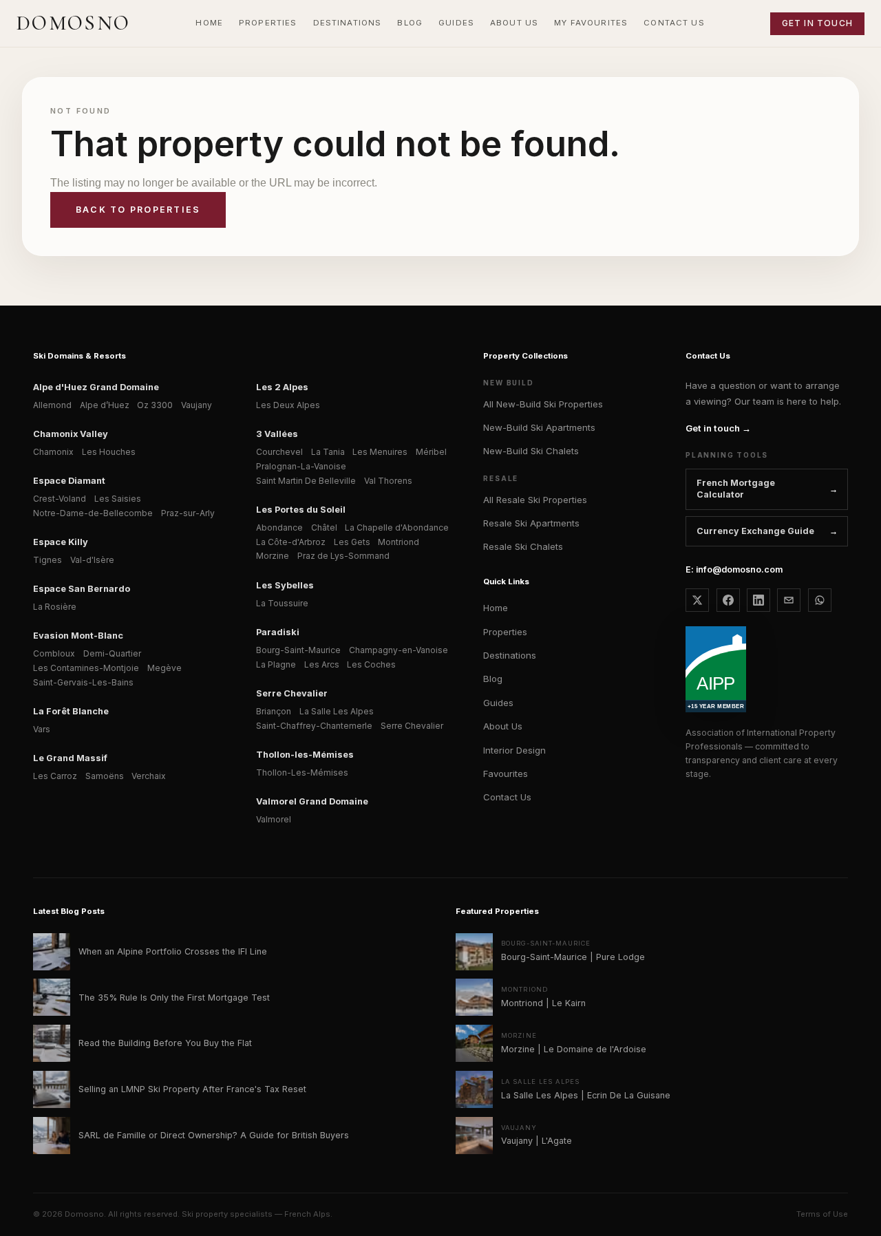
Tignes (47, 560)
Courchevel (279, 452)
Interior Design (514, 750)
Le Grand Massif (70, 758)
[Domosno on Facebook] (728, 600)
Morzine (272, 556)
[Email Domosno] (788, 600)
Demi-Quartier (112, 653)
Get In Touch (817, 23)
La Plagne (276, 664)
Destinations (509, 655)
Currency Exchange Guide (755, 531)
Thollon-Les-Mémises (302, 772)
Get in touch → (718, 428)
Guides (498, 702)
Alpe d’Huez (104, 405)
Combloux (54, 653)
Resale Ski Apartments (531, 523)
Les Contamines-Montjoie (86, 668)
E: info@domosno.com (734, 569)
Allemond (52, 405)
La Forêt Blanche (71, 711)
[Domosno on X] (697, 600)
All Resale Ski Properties (535, 499)
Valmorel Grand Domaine (312, 801)
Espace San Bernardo (81, 589)
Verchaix (148, 776)
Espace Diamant (69, 481)
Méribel (431, 452)
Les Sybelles (285, 585)
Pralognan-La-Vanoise (301, 466)
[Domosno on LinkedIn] (758, 600)
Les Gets (352, 542)
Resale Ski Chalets (523, 546)
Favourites (505, 773)
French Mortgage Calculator (736, 489)
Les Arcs (321, 664)
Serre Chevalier (292, 693)
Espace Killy (60, 542)
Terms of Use (822, 1214)
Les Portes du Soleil (301, 509)
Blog (492, 678)
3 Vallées (277, 434)
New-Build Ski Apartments (539, 427)
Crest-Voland (59, 498)
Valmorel (273, 819)
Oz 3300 (155, 405)
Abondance (279, 527)
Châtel (324, 527)
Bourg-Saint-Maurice (298, 650)
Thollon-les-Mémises (305, 754)
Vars (41, 729)
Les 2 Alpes (282, 387)
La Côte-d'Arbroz (291, 542)
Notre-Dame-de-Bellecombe (93, 513)
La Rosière (54, 606)
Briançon (273, 711)
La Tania (328, 452)
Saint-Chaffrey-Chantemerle (314, 726)
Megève (164, 668)
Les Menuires (379, 452)
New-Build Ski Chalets (531, 450)
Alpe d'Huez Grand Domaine (96, 387)
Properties (505, 631)
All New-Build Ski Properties (543, 403)
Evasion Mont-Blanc (78, 635)
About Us (502, 726)
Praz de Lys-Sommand (343, 556)
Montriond (398, 542)
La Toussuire (282, 603)
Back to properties (138, 209)
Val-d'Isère (92, 560)
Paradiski (277, 632)
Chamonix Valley (70, 434)
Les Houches (109, 452)
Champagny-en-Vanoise (398, 650)
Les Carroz (55, 776)
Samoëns (104, 776)
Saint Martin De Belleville (306, 481)
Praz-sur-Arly (188, 513)
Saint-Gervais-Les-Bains (83, 682)
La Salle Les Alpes (336, 711)
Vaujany (196, 405)
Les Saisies (117, 498)
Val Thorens (388, 481)
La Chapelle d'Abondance (397, 527)
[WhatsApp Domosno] (819, 600)
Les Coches (371, 664)
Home (495, 607)
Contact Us (507, 796)
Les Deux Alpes (288, 405)
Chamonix (53, 452)
